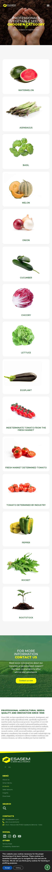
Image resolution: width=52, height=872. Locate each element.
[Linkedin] (5, 836)
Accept (7, 868)
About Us (6, 780)
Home (15, 30)
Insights (5, 793)
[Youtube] (19, 836)
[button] (48, 5)
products (6, 786)
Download (6, 796)
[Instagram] (9, 836)
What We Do (7, 783)
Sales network (8, 789)
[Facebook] (14, 836)
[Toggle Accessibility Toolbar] (47, 867)
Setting (18, 868)
